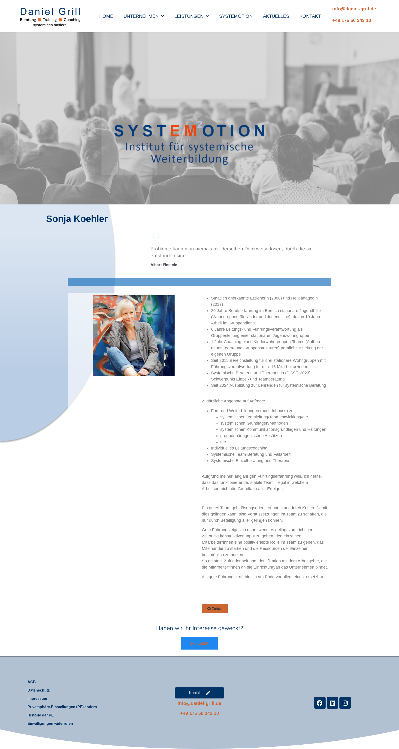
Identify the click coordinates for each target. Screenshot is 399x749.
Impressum (37, 699)
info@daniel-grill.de (354, 8)
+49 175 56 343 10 (351, 20)
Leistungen (188, 16)
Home (106, 16)
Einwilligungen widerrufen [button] (50, 723)
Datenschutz (38, 690)
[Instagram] (345, 703)
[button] (215, 608)
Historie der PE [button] (40, 715)
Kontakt (310, 16)
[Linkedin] (332, 703)
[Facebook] (320, 703)
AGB (31, 682)
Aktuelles (276, 16)
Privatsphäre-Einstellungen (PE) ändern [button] (62, 707)
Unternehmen (141, 16)
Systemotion (236, 16)
